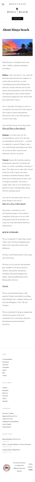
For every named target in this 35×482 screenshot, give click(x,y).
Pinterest (5, 393)
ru (19, 4)
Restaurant (5, 362)
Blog (3, 373)
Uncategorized (6, 427)
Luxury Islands (6, 424)
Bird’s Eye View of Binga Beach (13, 203)
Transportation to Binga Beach (11, 450)
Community (5, 367)
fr (15, 4)
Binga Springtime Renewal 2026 (11, 439)
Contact (4, 375)
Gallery (4, 370)
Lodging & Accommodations (10, 421)
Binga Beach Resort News (9, 416)
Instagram (5, 390)
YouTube (4, 387)
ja (23, 4)
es (13, 4)
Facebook (5, 396)
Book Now (17, 18)
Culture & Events (7, 419)
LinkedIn (5, 401)
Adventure (5, 364)
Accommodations (7, 359)
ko (25, 4)
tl (17, 4)
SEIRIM (31, 469)
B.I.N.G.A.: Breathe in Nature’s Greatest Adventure (16, 444)
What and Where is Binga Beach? (13, 128)
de (12, 4)
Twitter (4, 398)
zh (21, 4)
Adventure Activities (8, 413)
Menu (3, 4)
